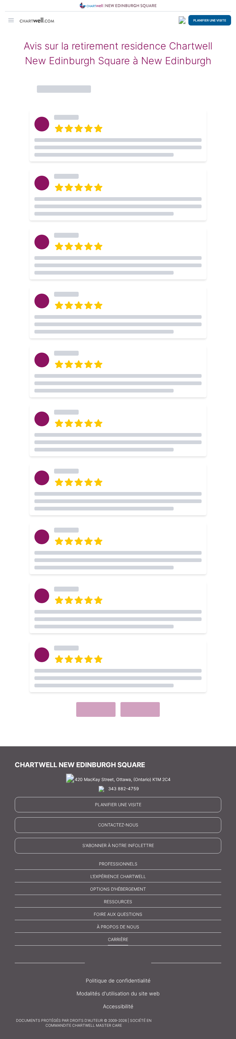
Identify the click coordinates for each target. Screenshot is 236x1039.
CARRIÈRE (118, 939)
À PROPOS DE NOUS (118, 926)
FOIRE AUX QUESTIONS (118, 914)
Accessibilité (118, 1006)
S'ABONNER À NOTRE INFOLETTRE (118, 845)
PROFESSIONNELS (118, 863)
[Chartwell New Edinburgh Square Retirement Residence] (118, 5)
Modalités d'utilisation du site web (118, 993)
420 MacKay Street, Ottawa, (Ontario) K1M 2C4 (123, 779)
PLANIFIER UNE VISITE (209, 20)
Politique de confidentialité (118, 981)
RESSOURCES (118, 901)
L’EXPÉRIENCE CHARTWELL (118, 876)
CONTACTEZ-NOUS (118, 824)
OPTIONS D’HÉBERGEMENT (118, 889)
